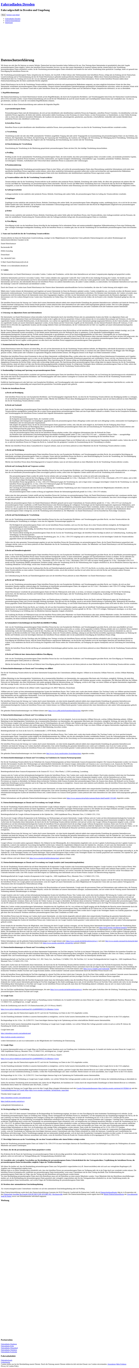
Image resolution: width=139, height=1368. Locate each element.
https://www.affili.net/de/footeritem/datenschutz (64, 711)
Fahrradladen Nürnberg (9, 1350)
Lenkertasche (5, 1362)
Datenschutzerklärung (12, 21)
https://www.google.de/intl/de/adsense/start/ (44, 858)
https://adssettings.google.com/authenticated (16, 1033)
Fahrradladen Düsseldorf (9, 1348)
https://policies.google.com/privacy (13, 1037)
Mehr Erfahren (121, 1364)
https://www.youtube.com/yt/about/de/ (96, 969)
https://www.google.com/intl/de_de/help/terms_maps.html (49, 1090)
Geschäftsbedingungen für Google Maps (15, 1090)
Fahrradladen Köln (7, 1346)
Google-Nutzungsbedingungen (87, 1088)
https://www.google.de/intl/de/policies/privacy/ (82, 941)
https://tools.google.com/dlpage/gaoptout (113, 927)
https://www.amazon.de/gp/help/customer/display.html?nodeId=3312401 (91, 798)
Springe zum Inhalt (13, 15)
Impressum (9, 23)
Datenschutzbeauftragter (108, 1192)
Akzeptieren (111, 1364)
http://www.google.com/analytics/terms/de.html (121, 941)
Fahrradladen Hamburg (9, 1344)
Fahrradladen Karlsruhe (9, 1352)
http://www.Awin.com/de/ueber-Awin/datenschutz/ (63, 753)
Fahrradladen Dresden (18, 4)
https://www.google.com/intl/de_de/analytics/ (58, 943)
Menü (3, 15)
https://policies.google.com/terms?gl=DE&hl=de (114, 1088)
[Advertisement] (69, 40)
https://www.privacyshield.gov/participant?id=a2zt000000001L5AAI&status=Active (30, 1009)
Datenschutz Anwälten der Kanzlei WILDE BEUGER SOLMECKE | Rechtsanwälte (33, 1194)
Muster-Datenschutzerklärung (114, 1194)
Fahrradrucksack (6, 1360)
